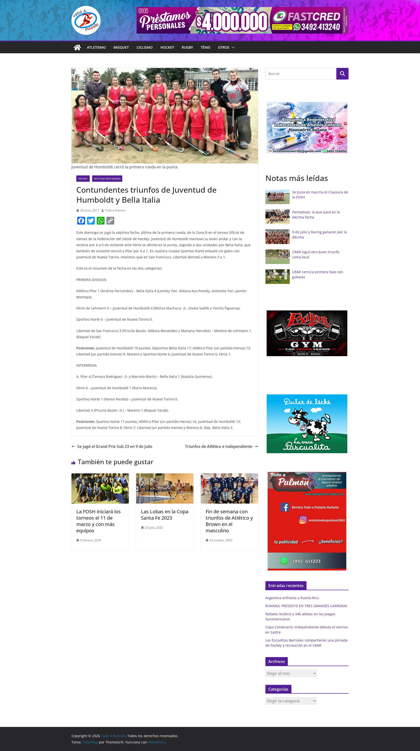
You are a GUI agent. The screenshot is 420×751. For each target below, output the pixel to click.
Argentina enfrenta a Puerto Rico (292, 598)
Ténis (205, 47)
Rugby (187, 47)
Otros (223, 47)
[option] (307, 127)
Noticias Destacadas (107, 178)
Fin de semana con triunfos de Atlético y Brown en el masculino (229, 521)
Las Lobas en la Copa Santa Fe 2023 (164, 514)
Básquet (121, 47)
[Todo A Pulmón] (77, 47)
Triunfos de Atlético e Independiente (218, 446)
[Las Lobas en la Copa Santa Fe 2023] (164, 477)
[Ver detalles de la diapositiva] (243, 20)
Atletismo (96, 47)
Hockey (167, 47)
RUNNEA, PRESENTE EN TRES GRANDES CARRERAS (306, 606)
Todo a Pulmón (115, 210)
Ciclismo (145, 47)
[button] (232, 47)
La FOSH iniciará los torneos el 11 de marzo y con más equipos (98, 521)
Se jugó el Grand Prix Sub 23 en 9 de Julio (114, 446)
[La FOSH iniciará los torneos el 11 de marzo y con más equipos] (100, 477)
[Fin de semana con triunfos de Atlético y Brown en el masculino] (229, 477)
